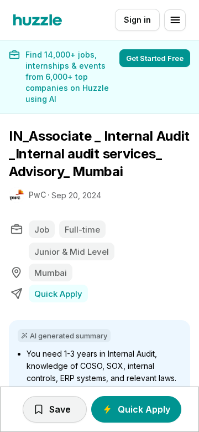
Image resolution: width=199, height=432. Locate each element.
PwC (37, 194)
